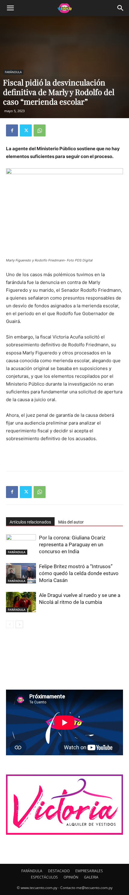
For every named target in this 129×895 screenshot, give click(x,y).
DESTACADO (59, 870)
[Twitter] (26, 130)
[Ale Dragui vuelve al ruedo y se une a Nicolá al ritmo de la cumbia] (21, 602)
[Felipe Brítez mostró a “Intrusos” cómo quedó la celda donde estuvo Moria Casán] (21, 573)
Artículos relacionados (30, 522)
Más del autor (71, 522)
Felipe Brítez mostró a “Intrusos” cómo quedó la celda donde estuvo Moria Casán (78, 573)
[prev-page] (10, 624)
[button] (10, 8)
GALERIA (91, 877)
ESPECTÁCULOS (44, 877)
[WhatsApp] (40, 130)
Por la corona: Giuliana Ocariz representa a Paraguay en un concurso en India (72, 544)
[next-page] (19, 624)
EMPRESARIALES (89, 870)
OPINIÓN (71, 877)
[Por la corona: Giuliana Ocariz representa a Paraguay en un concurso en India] (21, 544)
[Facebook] (12, 130)
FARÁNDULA (13, 72)
